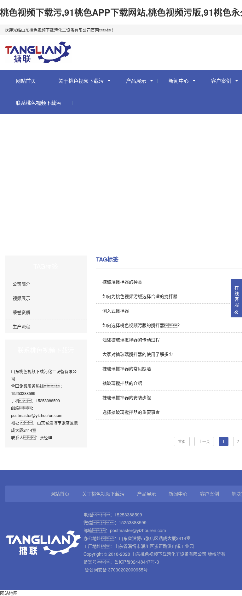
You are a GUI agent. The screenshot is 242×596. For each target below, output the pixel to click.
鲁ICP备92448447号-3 (136, 562)
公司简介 (21, 284)
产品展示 (136, 80)
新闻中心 (179, 80)
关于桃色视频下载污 (81, 80)
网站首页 (26, 80)
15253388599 (128, 514)
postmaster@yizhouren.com (138, 530)
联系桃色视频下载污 (38, 102)
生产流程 (21, 326)
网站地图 (9, 593)
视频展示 (21, 298)
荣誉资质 (21, 312)
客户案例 (209, 493)
